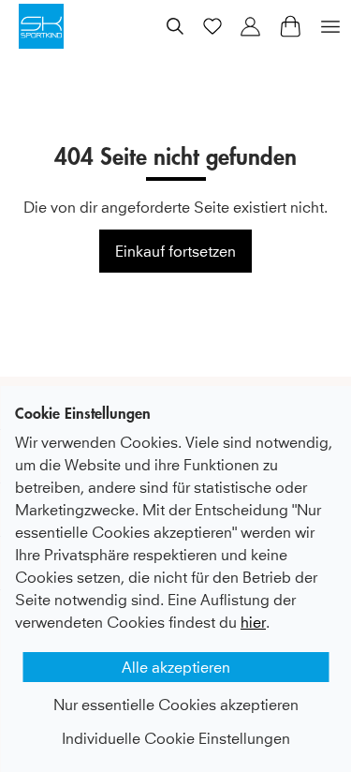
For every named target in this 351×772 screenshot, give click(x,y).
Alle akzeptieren (176, 667)
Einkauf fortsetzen (175, 251)
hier (253, 622)
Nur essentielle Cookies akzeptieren (176, 704)
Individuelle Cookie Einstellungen (176, 738)
